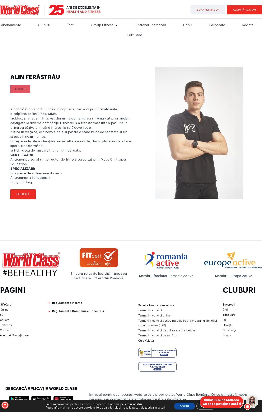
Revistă (248, 25)
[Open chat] (252, 402)
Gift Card (134, 35)
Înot (71, 25)
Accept (184, 406)
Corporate (217, 25)
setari (161, 407)
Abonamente (11, 25)
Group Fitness (102, 25)
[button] (20, 89)
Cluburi (44, 25)
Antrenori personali (150, 25)
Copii (187, 25)
